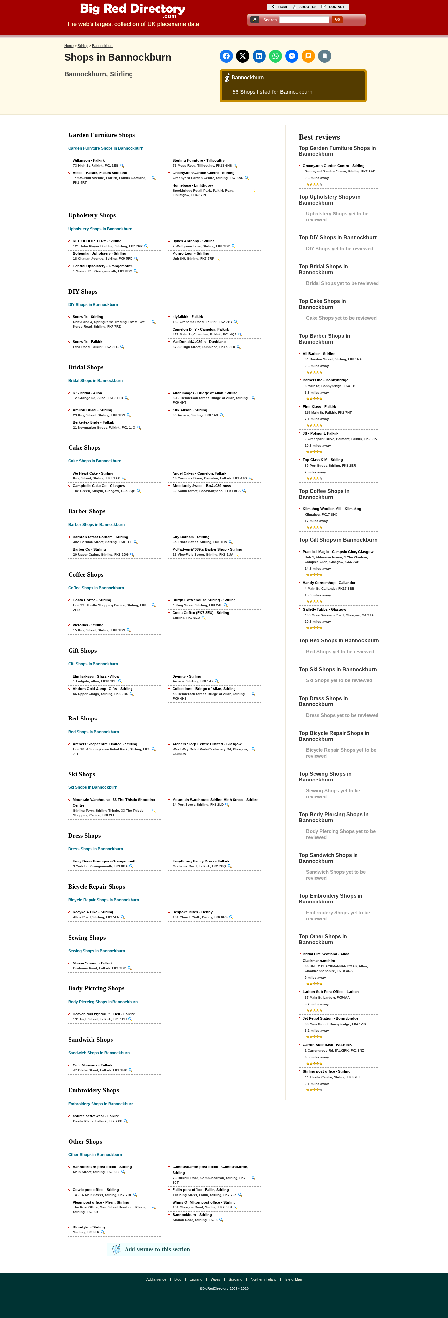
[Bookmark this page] (324, 56)
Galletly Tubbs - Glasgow (324, 609)
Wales (215, 1279)
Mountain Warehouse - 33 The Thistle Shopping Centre (114, 802)
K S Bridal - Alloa (87, 393)
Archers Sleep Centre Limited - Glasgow (207, 744)
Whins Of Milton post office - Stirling (204, 1202)
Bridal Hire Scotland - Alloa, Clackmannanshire (326, 957)
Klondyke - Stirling (89, 1227)
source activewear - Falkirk (96, 1116)
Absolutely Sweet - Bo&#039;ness (202, 486)
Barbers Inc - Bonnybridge (325, 380)
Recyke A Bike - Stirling (93, 912)
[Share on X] (242, 56)
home (283, 7)
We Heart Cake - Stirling (93, 473)
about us (307, 7)
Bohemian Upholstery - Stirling (99, 253)
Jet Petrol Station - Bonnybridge (330, 1018)
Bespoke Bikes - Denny (193, 912)
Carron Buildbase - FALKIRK (327, 1045)
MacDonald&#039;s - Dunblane (199, 342)
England (196, 1279)
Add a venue (156, 1279)
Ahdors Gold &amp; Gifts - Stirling (103, 689)
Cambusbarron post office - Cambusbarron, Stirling (210, 1170)
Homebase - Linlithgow (193, 185)
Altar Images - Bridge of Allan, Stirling (205, 393)
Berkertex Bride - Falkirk (93, 422)
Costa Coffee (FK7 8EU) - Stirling (201, 613)
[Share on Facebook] (226, 56)
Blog (177, 1279)
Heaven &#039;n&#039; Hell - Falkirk (104, 1014)
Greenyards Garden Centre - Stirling (203, 173)
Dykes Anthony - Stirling (194, 241)
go (337, 19)
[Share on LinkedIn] (259, 56)
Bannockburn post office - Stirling (102, 1167)
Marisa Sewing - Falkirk (92, 963)
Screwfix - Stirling (88, 317)
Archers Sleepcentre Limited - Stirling (105, 744)
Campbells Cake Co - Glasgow (99, 486)
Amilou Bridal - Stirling (92, 410)
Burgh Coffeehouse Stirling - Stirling (204, 600)
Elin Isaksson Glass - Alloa (96, 676)
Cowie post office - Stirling (96, 1190)
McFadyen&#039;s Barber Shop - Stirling (207, 549)
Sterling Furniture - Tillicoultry (199, 160)
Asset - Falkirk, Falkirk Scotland (100, 173)
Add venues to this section (157, 1249)
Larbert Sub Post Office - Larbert (331, 992)
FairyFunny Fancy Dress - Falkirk (201, 861)
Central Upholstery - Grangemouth (103, 266)
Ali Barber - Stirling (319, 353)
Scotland (235, 1279)
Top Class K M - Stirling (323, 460)
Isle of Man (293, 1279)
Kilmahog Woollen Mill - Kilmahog (332, 509)
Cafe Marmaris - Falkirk (92, 1065)
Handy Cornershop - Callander (329, 583)
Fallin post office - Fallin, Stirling (201, 1190)
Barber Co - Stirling (89, 549)
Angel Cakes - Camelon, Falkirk (199, 473)
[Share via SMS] (308, 56)
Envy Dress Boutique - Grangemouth (105, 861)
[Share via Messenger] (291, 56)
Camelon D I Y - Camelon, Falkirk (201, 329)
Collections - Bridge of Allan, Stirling (204, 689)
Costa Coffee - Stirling (92, 600)
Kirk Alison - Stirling (190, 410)
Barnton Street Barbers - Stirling (100, 537)
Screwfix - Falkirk (87, 342)
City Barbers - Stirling (191, 537)
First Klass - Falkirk (319, 407)
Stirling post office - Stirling (327, 1071)
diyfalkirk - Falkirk (188, 317)
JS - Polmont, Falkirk (320, 433)
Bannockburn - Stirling (192, 1215)
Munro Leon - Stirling (191, 253)
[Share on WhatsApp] (275, 56)
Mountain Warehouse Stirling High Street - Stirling (216, 799)
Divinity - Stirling (187, 676)
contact (336, 7)
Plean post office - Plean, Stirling (101, 1202)
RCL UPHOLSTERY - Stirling (97, 241)
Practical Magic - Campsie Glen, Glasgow (338, 552)
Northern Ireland (263, 1279)
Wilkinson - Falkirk (89, 160)
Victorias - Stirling (88, 625)
